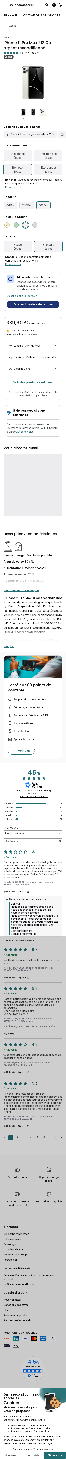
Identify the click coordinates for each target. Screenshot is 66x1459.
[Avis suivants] (61, 1137)
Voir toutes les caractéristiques (21, 590)
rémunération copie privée (33, 395)
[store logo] (22, 5)
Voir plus (9, 646)
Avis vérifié (11, 857)
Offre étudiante (12, 1239)
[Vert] (16, 225)
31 (54, 1137)
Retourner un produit (16, 1315)
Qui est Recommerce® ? (18, 1233)
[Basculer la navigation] (5, 5)
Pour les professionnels (17, 1320)
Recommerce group (15, 1254)
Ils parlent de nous (14, 1249)
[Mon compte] (54, 5)
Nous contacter (12, 1299)
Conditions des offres (16, 1304)
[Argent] (25, 225)
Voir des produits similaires (33, 382)
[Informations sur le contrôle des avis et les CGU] (50, 790)
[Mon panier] (61, 5)
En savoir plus (13, 187)
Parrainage (10, 1244)
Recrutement (11, 1259)
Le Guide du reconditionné (19, 1284)
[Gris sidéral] (35, 225)
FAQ (6, 1309)
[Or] (7, 225)
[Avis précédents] (5, 1137)
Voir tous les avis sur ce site (34, 796)
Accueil (13, 25)
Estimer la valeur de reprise (33, 304)
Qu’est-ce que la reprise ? (22, 295)
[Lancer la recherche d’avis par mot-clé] (60, 841)
